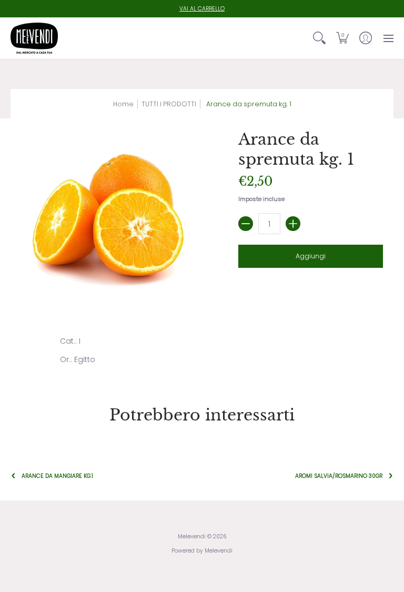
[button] (342, 38)
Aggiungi (311, 256)
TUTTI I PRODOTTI (169, 103)
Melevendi (192, 536)
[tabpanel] (202, 353)
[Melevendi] (34, 38)
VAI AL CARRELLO (202, 9)
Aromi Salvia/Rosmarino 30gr (338, 476)
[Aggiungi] (293, 223)
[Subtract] (245, 223)
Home (123, 103)
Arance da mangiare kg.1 (57, 476)
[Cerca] (319, 38)
